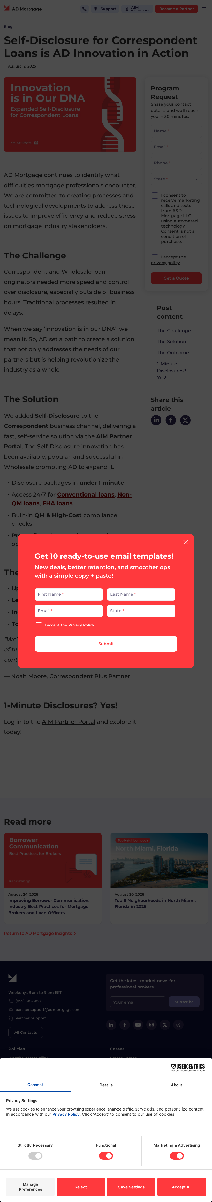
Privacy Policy (81, 625)
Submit (106, 643)
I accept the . (70, 625)
